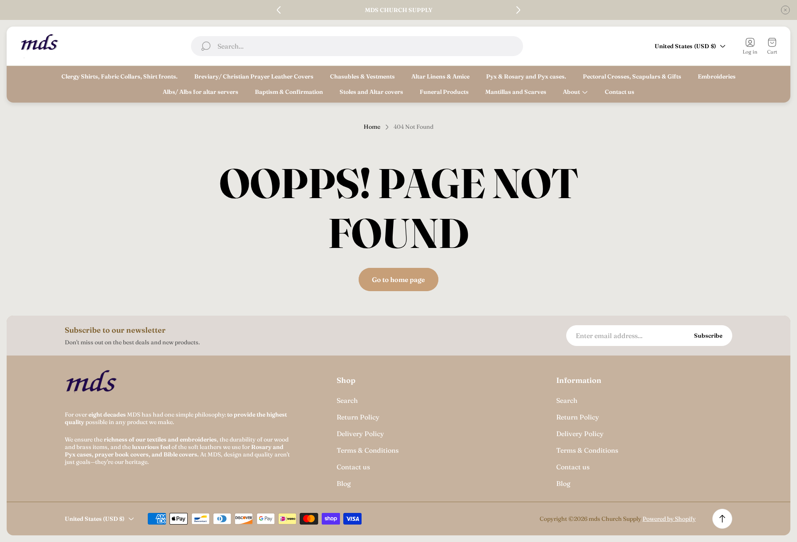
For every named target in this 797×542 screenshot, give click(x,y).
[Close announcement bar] (785, 10)
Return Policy (358, 417)
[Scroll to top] (722, 519)
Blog (344, 483)
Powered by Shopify (669, 518)
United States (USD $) (685, 46)
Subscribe (708, 335)
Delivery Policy (360, 433)
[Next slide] (518, 10)
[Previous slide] (279, 10)
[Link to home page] (92, 386)
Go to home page (398, 279)
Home (372, 126)
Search (347, 400)
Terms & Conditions (367, 450)
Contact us (353, 467)
